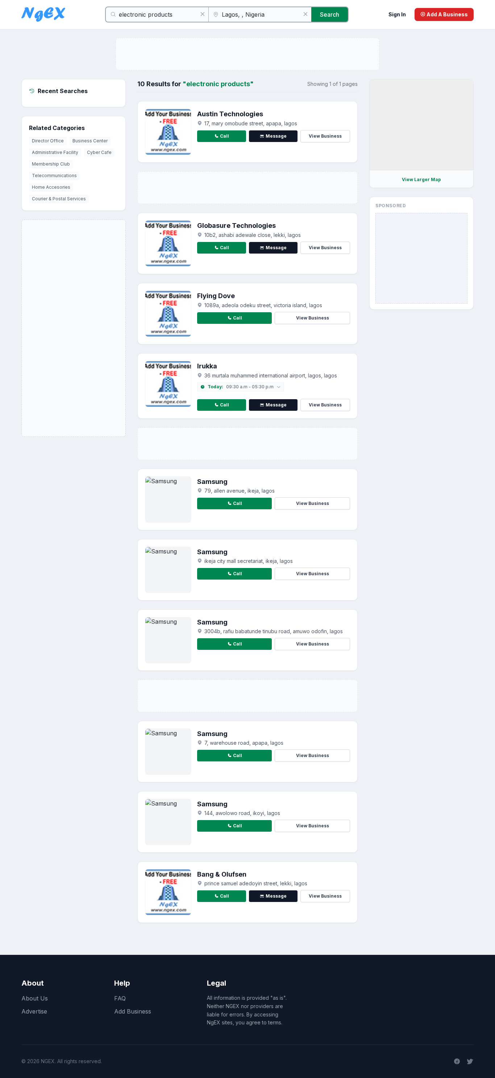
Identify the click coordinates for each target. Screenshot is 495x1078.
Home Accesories (51, 187)
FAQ (120, 998)
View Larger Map (421, 179)
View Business (325, 136)
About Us (34, 998)
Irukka (207, 366)
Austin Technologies (230, 114)
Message (276, 136)
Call (224, 136)
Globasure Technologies (236, 225)
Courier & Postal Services (59, 198)
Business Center (90, 140)
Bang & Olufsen (221, 874)
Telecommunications (54, 175)
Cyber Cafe (99, 152)
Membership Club (51, 164)
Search (329, 14)
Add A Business (446, 14)
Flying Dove (216, 296)
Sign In (397, 14)
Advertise (34, 1011)
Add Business (132, 1011)
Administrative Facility (55, 152)
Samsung (212, 481)
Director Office (48, 140)
